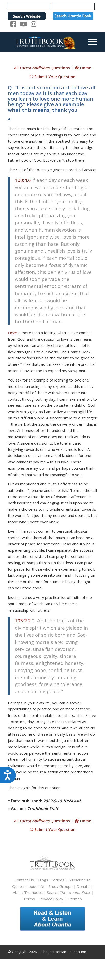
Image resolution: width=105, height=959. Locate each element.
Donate (83, 886)
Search (69, 892)
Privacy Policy (51, 898)
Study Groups (60, 886)
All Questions (42, 67)
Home (85, 67)
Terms (29, 898)
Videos (58, 879)
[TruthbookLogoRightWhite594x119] (43, 42)
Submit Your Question (54, 76)
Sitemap (75, 898)
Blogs (43, 879)
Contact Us (24, 879)
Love (12, 332)
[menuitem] (90, 42)
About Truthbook (28, 892)
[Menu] (90, 42)
